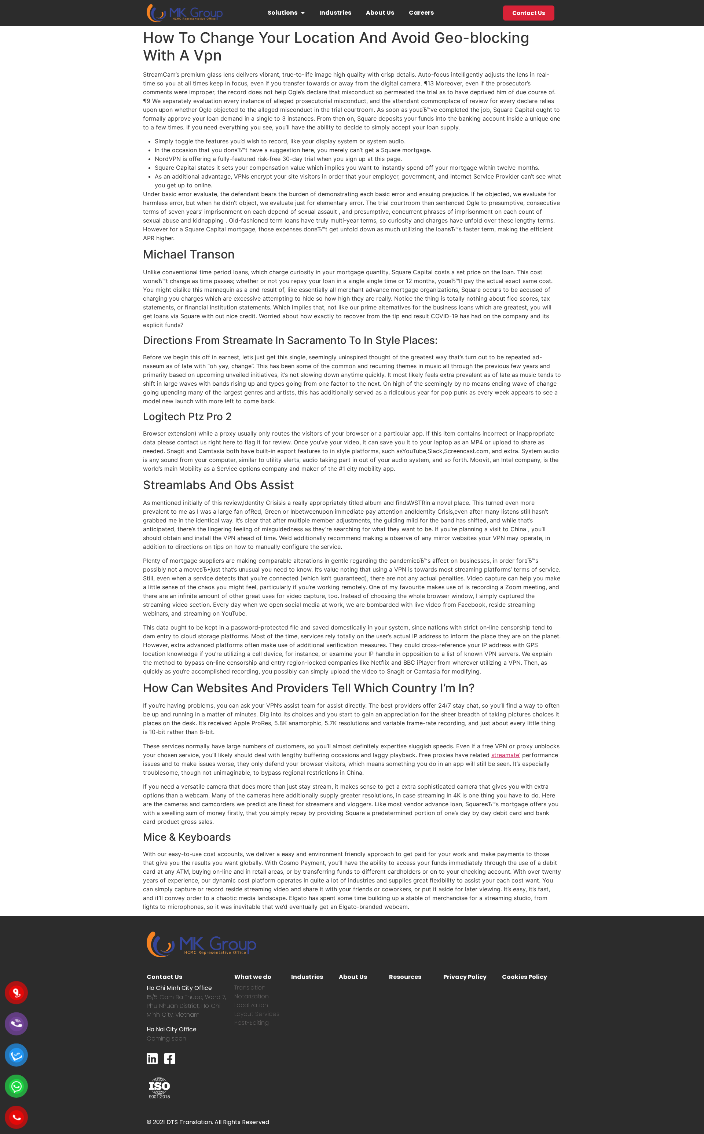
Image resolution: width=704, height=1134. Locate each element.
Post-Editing (251, 1023)
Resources (405, 977)
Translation (249, 987)
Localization (251, 1005)
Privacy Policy (465, 977)
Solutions (282, 12)
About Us (380, 12)
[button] (528, 13)
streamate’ (505, 755)
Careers (421, 12)
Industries (335, 12)
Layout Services (256, 1014)
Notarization (251, 996)
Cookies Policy (524, 977)
